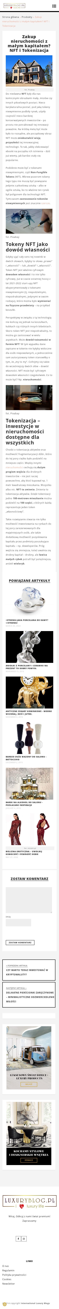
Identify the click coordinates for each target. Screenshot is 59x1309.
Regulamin (8, 1270)
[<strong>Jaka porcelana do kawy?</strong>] (29, 616)
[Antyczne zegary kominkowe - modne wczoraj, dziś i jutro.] (29, 707)
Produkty (27, 17)
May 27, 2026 (12, 857)
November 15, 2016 (15, 671)
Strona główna (10, 17)
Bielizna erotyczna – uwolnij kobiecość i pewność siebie (24, 852)
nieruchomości (15, 467)
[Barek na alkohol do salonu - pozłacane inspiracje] (29, 798)
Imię (8, 916)
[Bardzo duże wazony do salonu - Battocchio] (29, 753)
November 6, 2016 (14, 717)
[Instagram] (24, 1238)
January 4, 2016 (13, 808)
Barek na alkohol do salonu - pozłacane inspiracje (24, 803)
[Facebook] (18, 1238)
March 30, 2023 (13, 626)
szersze (45, 203)
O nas (5, 1266)
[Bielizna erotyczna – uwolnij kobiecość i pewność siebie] (29, 829)
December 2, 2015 (14, 763)
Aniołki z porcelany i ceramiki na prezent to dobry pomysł (27, 667)
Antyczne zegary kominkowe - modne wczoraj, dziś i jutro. (29, 712)
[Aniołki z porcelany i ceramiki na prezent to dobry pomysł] (29, 662)
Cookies (6, 1279)
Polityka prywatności (14, 1274)
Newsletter (8, 1283)
